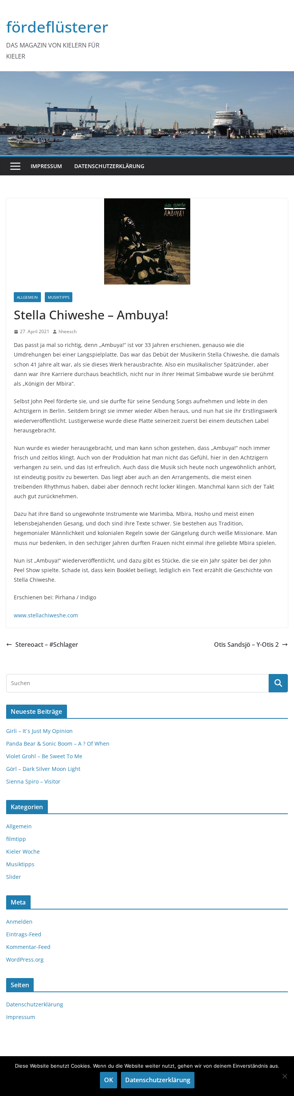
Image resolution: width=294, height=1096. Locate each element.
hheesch (68, 331)
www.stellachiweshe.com (46, 615)
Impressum (46, 166)
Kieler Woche (23, 851)
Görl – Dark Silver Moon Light (43, 768)
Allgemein (27, 297)
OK (108, 1080)
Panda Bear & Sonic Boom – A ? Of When (57, 743)
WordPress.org (25, 959)
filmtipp (16, 838)
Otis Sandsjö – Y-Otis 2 (246, 644)
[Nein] (284, 1076)
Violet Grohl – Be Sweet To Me (44, 756)
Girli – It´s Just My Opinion (39, 730)
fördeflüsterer (57, 26)
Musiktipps (58, 297)
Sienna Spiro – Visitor (33, 781)
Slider (13, 876)
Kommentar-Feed (28, 946)
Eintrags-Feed (23, 934)
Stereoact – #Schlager (46, 644)
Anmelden (19, 921)
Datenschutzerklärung (109, 166)
